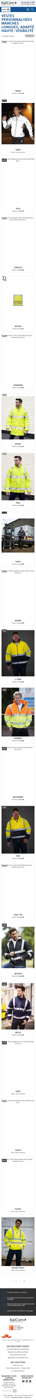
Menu (4, 10)
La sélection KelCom (18, 1371)
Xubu (18, 150)
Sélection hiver (18, 1365)
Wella (18, 1032)
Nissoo (18, 326)
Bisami (18, 621)
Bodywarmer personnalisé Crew (18, 1358)
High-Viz (18, 915)
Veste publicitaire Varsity (18, 1355)
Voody (18, 444)
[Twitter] (30, 1381)
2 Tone (18, 679)
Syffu (18, 562)
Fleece (18, 1209)
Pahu (18, 1091)
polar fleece (18, 1268)
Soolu (18, 1150)
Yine (18, 856)
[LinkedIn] (27, 1381)
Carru (18, 91)
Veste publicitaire (28, 4)
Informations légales (17, 1397)
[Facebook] (23, 1381)
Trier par (29, 36)
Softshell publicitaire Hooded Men (18, 1349)
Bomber (18, 738)
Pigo (18, 503)
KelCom (10, 1395)
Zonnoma (18, 385)
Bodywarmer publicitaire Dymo (18, 1352)
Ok (15, 1391)
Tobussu (18, 268)
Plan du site (27, 1397)
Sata (18, 209)
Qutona (18, 974)
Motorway (18, 797)
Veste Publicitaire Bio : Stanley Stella (18, 1368)
